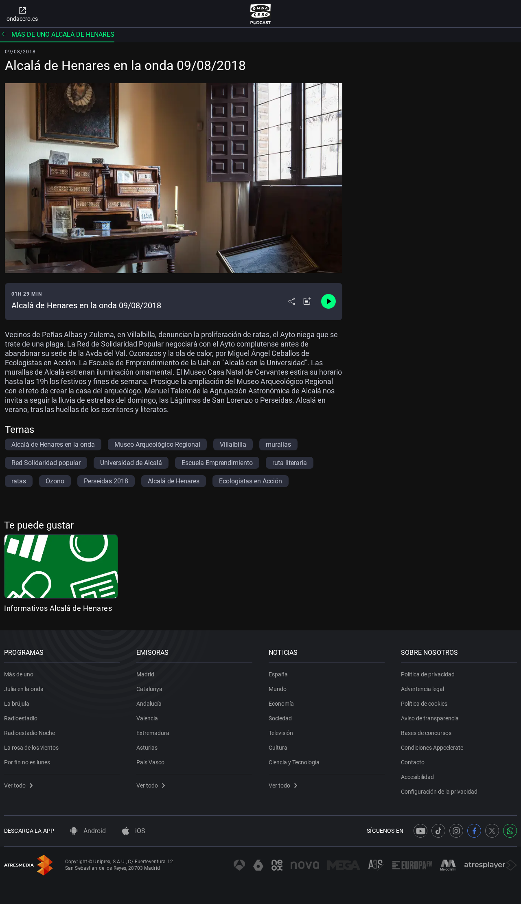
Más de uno (18, 674)
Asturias (147, 747)
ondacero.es (22, 18)
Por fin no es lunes (27, 762)
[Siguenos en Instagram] (456, 831)
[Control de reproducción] (328, 301)
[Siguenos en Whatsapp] (510, 831)
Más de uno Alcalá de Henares (62, 34)
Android (94, 831)
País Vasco (150, 762)
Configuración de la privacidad (439, 791)
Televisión (281, 733)
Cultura (278, 747)
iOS (139, 831)
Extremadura (152, 733)
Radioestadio (20, 718)
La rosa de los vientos (31, 747)
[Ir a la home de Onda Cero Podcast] (260, 13)
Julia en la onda (24, 689)
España (278, 674)
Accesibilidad (417, 777)
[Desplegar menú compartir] (291, 301)
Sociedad (280, 718)
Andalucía (149, 703)
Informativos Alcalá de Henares (58, 608)
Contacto (413, 762)
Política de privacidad (428, 674)
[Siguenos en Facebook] (474, 831)
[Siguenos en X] (492, 831)
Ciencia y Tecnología (294, 762)
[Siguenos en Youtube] (420, 831)
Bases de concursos (426, 733)
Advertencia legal (422, 689)
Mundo (278, 689)
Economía (281, 703)
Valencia (147, 718)
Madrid (145, 674)
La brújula (16, 703)
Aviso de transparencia (430, 718)
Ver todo (15, 785)
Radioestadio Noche (29, 733)
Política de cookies (424, 703)
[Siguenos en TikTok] (438, 831)
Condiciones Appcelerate (432, 747)
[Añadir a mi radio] (307, 301)
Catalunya (149, 689)
